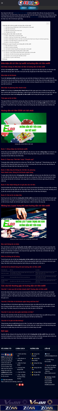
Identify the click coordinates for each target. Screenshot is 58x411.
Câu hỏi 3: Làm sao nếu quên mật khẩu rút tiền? (16, 55)
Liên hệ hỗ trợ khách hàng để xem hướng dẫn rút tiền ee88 (18, 49)
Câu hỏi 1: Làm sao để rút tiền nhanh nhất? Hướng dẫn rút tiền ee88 (20, 52)
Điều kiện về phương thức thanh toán (14, 30)
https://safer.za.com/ (50, 373)
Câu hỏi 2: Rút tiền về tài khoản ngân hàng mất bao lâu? (18, 54)
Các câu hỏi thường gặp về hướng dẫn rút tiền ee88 (16, 50)
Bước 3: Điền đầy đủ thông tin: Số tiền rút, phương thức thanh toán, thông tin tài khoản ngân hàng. (27, 39)
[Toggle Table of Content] (47, 23)
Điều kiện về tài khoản (10, 28)
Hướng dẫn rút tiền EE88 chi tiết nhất (12, 34)
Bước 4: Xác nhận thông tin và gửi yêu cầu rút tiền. (17, 40)
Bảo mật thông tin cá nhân (11, 45)
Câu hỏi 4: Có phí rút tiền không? (13, 57)
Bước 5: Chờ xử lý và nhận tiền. (12, 42)
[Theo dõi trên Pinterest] (20, 384)
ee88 (20, 69)
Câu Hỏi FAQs (21, 372)
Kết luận (5, 59)
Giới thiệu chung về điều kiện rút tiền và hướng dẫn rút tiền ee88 (20, 27)
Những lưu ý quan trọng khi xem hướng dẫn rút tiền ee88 (17, 44)
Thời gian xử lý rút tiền (10, 32)
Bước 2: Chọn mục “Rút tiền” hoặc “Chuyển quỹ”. (16, 37)
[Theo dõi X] (17, 384)
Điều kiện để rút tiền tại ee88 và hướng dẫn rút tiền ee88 (17, 25)
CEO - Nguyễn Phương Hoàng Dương (21, 376)
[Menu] (2, 3)
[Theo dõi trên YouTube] (22, 384)
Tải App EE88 (37, 372)
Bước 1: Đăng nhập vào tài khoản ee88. (14, 35)
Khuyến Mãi (37, 375)
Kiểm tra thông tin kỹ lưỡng (12, 47)
